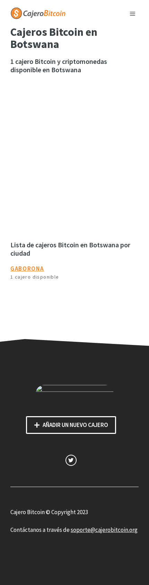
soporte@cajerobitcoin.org (104, 530)
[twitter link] (70, 460)
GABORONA (27, 268)
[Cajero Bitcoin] (38, 12)
